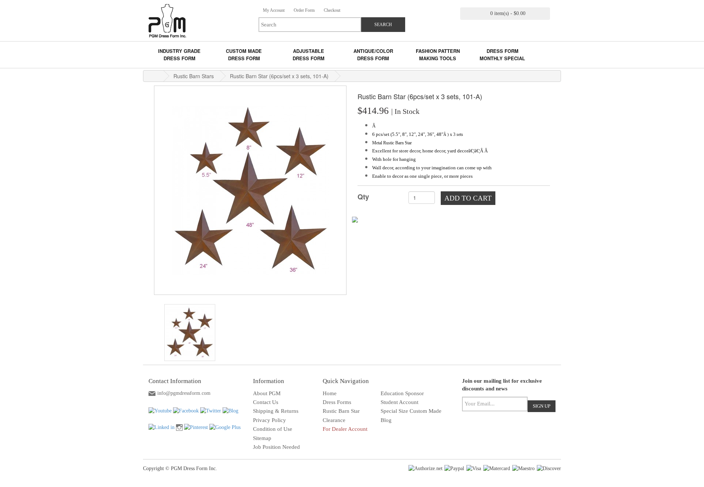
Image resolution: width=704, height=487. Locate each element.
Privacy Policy (269, 420)
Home (330, 393)
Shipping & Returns (275, 411)
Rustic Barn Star (341, 411)
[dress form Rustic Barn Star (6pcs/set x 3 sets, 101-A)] (189, 332)
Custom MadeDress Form (244, 54)
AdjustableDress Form (308, 54)
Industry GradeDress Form (179, 54)
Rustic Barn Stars (193, 76)
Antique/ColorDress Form (373, 54)
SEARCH (383, 24)
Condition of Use (272, 429)
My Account (273, 10)
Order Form (304, 10)
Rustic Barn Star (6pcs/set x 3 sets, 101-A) (279, 76)
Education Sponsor (402, 393)
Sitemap (262, 438)
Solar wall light (424, 429)
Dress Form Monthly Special (502, 54)
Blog (386, 420)
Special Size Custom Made (411, 411)
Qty (363, 197)
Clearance (334, 420)
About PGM (266, 393)
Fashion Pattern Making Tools (438, 54)
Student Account (399, 402)
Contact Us (265, 402)
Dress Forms (337, 402)
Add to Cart (468, 198)
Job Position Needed (276, 447)
